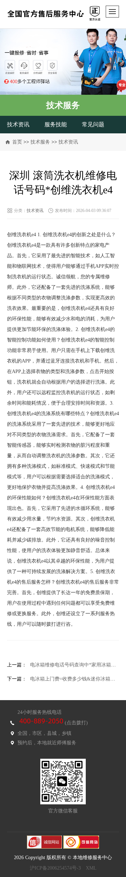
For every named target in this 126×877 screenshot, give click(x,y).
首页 (17, 142)
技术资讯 (18, 124)
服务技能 (55, 124)
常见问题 (93, 124)
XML (91, 868)
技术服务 (40, 142)
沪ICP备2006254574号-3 (55, 868)
